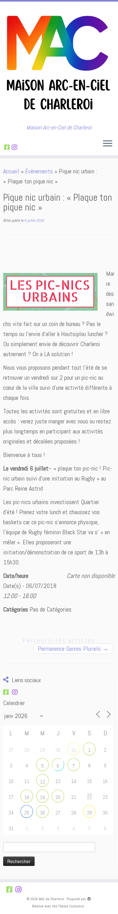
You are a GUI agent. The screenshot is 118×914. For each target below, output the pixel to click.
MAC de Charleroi (51, 899)
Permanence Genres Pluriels (73, 649)
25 (26, 812)
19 (42, 797)
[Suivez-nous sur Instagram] (15, 147)
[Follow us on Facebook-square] (8, 147)
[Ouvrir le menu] (107, 144)
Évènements (39, 171)
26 (42, 812)
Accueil (11, 171)
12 (42, 781)
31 (73, 750)
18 (26, 797)
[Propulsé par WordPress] (89, 898)
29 (89, 812)
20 (57, 797)
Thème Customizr (71, 906)
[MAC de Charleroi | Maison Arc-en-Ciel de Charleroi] (59, 63)
